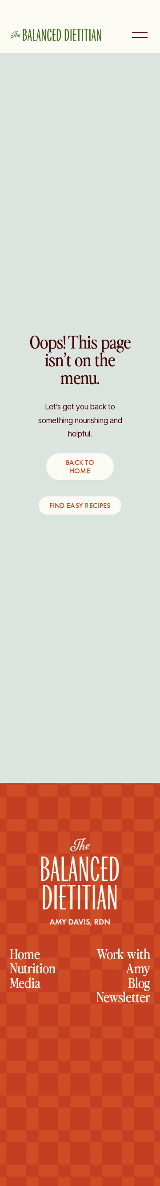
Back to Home (80, 466)
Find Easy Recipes (79, 505)
